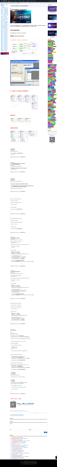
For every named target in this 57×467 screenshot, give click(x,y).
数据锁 (51, 115)
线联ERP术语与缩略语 (4, 16)
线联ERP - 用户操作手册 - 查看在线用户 (6, 30)
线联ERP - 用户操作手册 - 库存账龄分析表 (6, 51)
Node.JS (49, 77)
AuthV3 (52, 45)
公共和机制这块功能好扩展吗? (17, 455)
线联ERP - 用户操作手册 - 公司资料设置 (6, 40)
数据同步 (53, 115)
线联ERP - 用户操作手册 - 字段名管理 (6, 36)
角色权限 (55, 99)
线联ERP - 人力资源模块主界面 (5, 11)
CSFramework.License (50, 54)
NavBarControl (51, 76)
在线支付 (54, 124)
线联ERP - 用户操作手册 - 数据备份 (5, 31)
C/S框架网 (25, 461)
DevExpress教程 (49, 68)
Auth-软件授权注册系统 (50, 46)
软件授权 (52, 109)
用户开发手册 (54, 123)
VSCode (49, 85)
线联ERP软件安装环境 (4, 26)
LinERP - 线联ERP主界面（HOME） (5, 14)
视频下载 (54, 114)
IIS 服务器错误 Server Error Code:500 (6, 7)
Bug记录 (54, 48)
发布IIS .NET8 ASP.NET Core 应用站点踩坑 (6, 17)
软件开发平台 (52, 108)
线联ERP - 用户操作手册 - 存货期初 (5, 28)
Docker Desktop (53, 68)
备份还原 (50, 93)
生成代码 (49, 114)
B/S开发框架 (49, 47)
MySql (48, 76)
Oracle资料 (55, 77)
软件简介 (55, 107)
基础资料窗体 (49, 99)
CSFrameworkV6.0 (50, 61)
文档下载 (55, 117)
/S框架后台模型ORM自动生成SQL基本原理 (18, 441)
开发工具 (51, 100)
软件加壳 (52, 107)
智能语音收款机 (52, 125)
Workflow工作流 (49, 91)
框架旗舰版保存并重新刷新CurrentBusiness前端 (20, 456)
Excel (50, 71)
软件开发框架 (49, 108)
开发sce (49, 100)
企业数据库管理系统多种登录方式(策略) (18, 446)
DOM (48, 69)
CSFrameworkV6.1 (50, 62)
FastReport (52, 71)
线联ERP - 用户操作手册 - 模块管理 (5, 37)
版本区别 (54, 92)
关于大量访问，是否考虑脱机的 (17, 450)
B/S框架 (52, 47)
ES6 (48, 71)
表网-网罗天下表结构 (29, 461)
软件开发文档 (49, 109)
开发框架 (51, 101)
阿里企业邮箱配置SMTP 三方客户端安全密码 (7, 27)
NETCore (54, 76)
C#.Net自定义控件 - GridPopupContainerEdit (18, 415)
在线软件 (51, 124)
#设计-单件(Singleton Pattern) (17, 449)
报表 (48, 93)
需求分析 (49, 122)
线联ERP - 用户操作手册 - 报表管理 (5, 35)
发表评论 (45, 432)
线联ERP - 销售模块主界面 (4, 10)
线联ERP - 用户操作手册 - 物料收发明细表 (6, 49)
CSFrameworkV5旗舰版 (50, 60)
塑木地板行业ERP (50, 116)
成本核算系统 (52, 94)
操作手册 (49, 94)
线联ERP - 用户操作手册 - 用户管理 (5, 46)
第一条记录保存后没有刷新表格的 (17, 457)
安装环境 (52, 92)
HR (55, 71)
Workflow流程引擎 (54, 91)
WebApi (49, 86)
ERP (55, 70)
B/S (55, 46)
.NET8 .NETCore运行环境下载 (5, 8)
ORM (48, 78)
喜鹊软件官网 (34, 461)
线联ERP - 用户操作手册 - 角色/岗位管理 (6, 47)
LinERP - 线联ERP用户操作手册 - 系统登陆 (6, 29)
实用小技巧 (52, 114)
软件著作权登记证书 (50, 40)
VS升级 (51, 85)
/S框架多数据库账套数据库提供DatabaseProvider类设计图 (20, 440)
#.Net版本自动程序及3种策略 (16, 448)
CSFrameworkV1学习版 (50, 55)
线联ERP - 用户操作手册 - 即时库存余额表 (6, 50)
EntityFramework (52, 70)
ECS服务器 (51, 69)
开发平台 (54, 101)
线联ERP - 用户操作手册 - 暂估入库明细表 (6, 48)
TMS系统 (49, 84)
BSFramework (49, 48)
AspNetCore (49, 45)
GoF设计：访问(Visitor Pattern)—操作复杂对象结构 (19, 445)
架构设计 (52, 99)
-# (17, 437)
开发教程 (49, 101)
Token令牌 (52, 84)
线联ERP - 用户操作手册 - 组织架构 (5, 45)
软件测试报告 (49, 107)
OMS (52, 77)
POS (51, 78)
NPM (50, 77)
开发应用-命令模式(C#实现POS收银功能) (17, 414)
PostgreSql (54, 78)
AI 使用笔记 (2, 6)
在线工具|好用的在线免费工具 (5, 18)
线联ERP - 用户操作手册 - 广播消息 (5, 38)
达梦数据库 (55, 94)
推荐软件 (53, 116)
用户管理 (51, 123)
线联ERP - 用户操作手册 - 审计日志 (5, 39)
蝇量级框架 (54, 122)
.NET (53, 40)
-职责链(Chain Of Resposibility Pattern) (18, 458)
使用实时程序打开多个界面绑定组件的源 (19, 438)
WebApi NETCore (52, 86)
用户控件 (49, 124)
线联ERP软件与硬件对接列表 (4, 25)
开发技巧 (54, 100)
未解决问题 (52, 117)
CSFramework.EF (50, 53)
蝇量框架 (49, 123)
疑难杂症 (51, 122)
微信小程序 (49, 117)
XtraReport (49, 92)
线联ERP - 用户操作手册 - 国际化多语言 (6, 34)
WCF (54, 85)
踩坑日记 (53, 93)
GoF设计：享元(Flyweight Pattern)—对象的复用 (19, 447)
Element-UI (49, 70)
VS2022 (54, 84)
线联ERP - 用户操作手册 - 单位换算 (5, 24)
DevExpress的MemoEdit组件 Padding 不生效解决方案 (8, 15)
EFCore (53, 69)
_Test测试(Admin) (3, 20)
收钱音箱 (49, 115)
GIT (54, 71)
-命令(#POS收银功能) (16, 439)
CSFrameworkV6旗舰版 (50, 63)
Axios (54, 46)
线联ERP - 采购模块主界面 (4, 19)
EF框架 (55, 69)
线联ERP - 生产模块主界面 (4, 9)
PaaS (50, 78)
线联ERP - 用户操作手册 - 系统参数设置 (6, 41)
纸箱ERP (49, 125)
